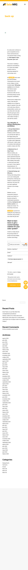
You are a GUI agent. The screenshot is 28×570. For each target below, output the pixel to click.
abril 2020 (4, 452)
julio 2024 (4, 385)
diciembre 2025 (6, 353)
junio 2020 (4, 448)
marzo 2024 (5, 391)
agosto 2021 (5, 423)
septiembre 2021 (6, 421)
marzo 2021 (5, 433)
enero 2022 (5, 414)
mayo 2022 (5, 406)
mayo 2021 (5, 429)
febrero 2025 (5, 372)
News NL (4, 472)
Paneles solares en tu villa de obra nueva (12, 315)
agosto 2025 (5, 361)
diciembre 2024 (6, 376)
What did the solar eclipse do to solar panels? (13, 317)
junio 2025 (4, 365)
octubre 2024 (5, 380)
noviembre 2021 (6, 418)
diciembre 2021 (6, 416)
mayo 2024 (5, 389)
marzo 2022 (5, 410)
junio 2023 (4, 397)
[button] (25, 4)
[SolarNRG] (10, 4)
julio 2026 (4, 340)
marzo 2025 (5, 370)
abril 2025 (4, 368)
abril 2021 (4, 431)
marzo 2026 (5, 347)
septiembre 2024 (6, 382)
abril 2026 (4, 346)
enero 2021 (5, 436)
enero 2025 (5, 374)
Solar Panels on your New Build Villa (11, 311)
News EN (4, 468)
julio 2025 (4, 363)
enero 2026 (5, 351)
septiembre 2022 (6, 402)
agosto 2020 (5, 444)
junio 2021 (4, 427)
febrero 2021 (5, 435)
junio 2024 (4, 387)
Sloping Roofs (5, 463)
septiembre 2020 (6, 442)
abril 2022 (4, 408)
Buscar (4, 300)
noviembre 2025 (6, 355)
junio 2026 (4, 342)
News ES (4, 470)
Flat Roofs (4, 465)
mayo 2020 (5, 450)
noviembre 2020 (6, 438)
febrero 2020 (5, 454)
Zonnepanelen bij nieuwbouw (9, 313)
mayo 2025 (5, 366)
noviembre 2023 (6, 395)
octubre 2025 (5, 357)
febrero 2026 (5, 349)
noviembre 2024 (6, 378)
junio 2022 (4, 404)
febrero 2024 (5, 393)
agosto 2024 (5, 383)
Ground (4, 466)
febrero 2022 (5, 412)
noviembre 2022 (6, 399)
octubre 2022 (5, 401)
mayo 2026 (5, 344)
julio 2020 (4, 446)
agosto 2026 (5, 338)
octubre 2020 (5, 440)
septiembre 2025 (6, 359)
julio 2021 (4, 425)
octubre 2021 (5, 419)
